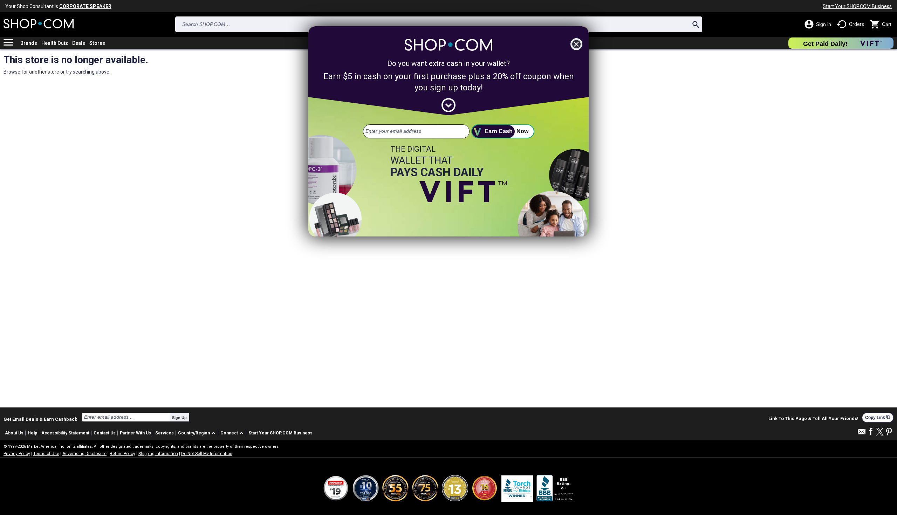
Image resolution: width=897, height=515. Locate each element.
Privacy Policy (17, 453)
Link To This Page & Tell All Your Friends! (813, 418)
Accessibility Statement (65, 433)
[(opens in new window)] (555, 488)
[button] (197, 433)
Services (164, 433)
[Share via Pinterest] (889, 432)
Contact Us (105, 433)
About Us (14, 433)
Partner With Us (135, 433)
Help (32, 433)
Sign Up (179, 418)
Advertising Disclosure (84, 453)
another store (44, 72)
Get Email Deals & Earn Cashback (40, 419)
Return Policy (122, 453)
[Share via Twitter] (880, 432)
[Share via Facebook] (871, 432)
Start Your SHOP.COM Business (857, 6)
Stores (97, 43)
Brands (28, 43)
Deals (78, 43)
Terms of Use (46, 453)
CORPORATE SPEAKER (85, 6)
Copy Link (877, 417)
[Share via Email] (861, 433)
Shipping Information (158, 453)
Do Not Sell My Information (206, 453)
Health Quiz (54, 43)
